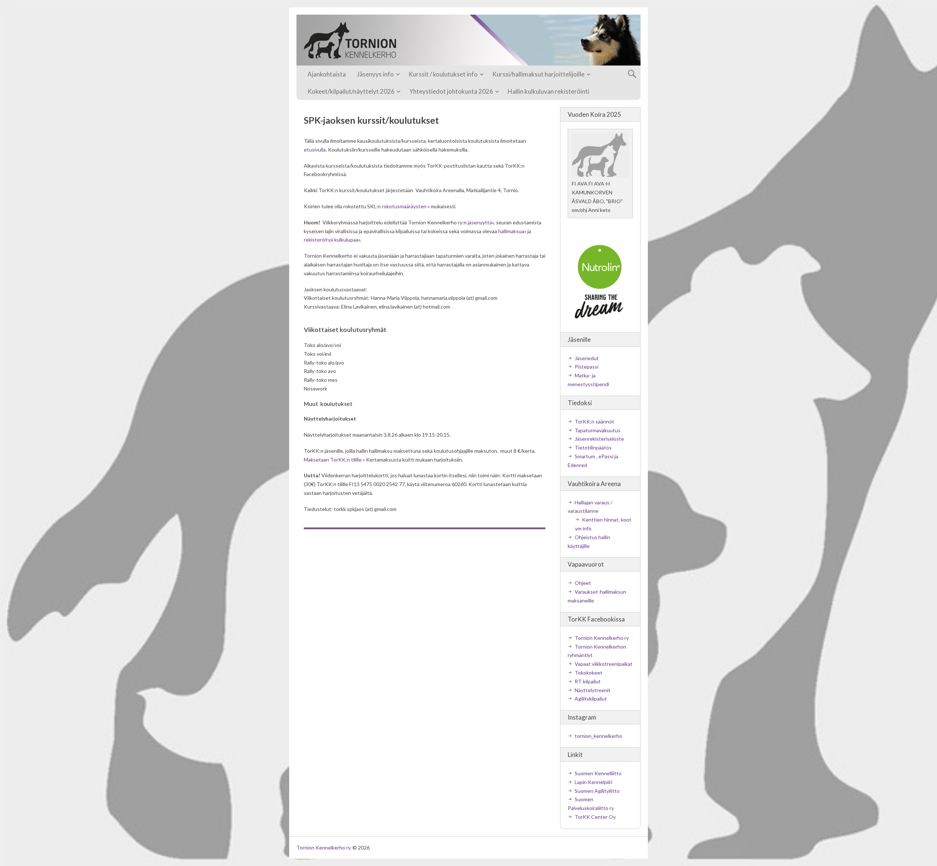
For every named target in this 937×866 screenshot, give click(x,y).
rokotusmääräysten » (406, 206)
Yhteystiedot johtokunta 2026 (451, 91)
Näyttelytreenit (593, 690)
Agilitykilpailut (591, 698)
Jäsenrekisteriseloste (599, 439)
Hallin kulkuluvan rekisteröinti (548, 91)
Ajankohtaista (326, 74)
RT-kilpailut (588, 681)
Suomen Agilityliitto (597, 791)
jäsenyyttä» (481, 222)
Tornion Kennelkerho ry (602, 638)
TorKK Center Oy (595, 817)
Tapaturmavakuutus (597, 430)
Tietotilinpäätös (593, 447)
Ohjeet (583, 583)
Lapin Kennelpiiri (593, 782)
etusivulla (315, 149)
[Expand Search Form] (632, 74)
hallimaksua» (512, 231)
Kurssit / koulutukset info (443, 74)
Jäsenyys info (375, 74)
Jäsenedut (587, 358)
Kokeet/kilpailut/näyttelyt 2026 (351, 91)
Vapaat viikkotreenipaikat (603, 664)
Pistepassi (586, 366)
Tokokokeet (588, 672)
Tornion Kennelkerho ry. (323, 847)
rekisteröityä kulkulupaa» (332, 239)
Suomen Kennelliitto (598, 773)
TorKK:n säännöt (594, 421)
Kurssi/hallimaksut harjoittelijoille (538, 74)
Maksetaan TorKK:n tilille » (334, 459)
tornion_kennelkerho (598, 736)
